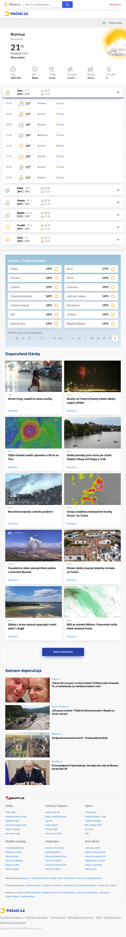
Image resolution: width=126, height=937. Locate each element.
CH (60, 338)
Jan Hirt (48, 821)
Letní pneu (80, 892)
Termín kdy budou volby (16, 825)
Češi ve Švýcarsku (53, 861)
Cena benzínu (69, 878)
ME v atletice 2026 (93, 825)
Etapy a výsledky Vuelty (55, 816)
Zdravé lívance (12, 856)
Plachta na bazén (33, 885)
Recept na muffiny (13, 852)
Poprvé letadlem (52, 852)
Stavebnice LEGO (50, 892)
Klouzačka (68, 885)
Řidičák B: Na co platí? (95, 861)
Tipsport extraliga (93, 821)
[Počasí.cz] (16, 13)
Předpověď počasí (39, 878)
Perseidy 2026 (55, 878)
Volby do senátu (12, 829)
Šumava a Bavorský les (55, 856)
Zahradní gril (103, 885)
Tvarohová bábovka (14, 861)
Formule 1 (89, 829)
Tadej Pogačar (51, 825)
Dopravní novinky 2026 (95, 856)
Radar (99, 917)
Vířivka (113, 885)
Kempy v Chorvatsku (54, 848)
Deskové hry (92, 892)
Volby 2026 (10, 812)
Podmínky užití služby (36, 917)
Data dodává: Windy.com (81, 917)
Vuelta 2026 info (52, 812)
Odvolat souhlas (112, 917)
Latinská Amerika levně (55, 865)
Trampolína (47, 885)
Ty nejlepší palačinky (14, 848)
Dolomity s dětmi (53, 869)
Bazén (21, 885)
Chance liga (90, 812)
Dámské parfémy (66, 892)
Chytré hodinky (12, 896)
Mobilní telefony (33, 892)
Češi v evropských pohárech (89, 878)
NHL (87, 833)
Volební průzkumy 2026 (16, 816)
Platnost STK (91, 869)
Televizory (104, 892)
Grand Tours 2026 (53, 833)
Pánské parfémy (27, 896)
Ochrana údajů (57, 917)
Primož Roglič (51, 829)
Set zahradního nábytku (85, 885)
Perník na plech (12, 869)
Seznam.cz (115, 4)
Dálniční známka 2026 (95, 852)
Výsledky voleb (12, 821)
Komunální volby (12, 833)
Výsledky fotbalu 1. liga (95, 816)
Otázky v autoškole (93, 865)
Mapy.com (25, 878)
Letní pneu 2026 (92, 848)
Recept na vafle (12, 865)
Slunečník (58, 885)
